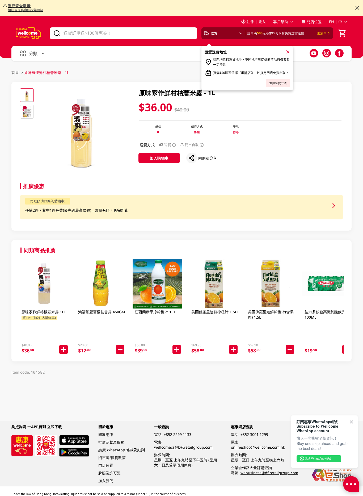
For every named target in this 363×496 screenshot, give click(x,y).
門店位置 (314, 21)
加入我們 (105, 480)
